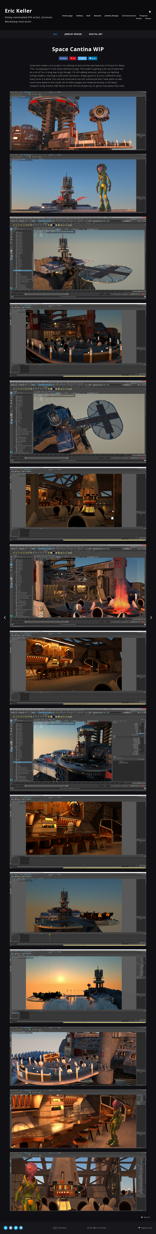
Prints (139, 18)
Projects (143, 16)
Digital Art (96, 34)
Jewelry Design (111, 16)
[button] (145, 1217)
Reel (88, 16)
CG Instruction (129, 16)
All (55, 34)
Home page (67, 16)
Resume (97, 16)
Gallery (79, 16)
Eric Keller (18, 10)
